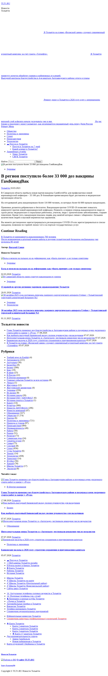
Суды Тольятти (14, 451)
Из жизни (11, 393)
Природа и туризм (15, 423)
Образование (13, 413)
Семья (10, 443)
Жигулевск (12, 385)
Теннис (10, 453)
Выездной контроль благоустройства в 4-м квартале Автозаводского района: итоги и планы (45, 78)
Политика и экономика (18, 134)
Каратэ (10, 403)
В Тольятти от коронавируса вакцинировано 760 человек (28, 237)
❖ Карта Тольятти (15, 623)
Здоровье (11, 169)
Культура (11, 405)
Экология (11, 468)
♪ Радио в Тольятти (16, 601)
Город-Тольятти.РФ (8, 665)
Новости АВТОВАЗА (17, 408)
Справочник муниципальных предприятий (27, 611)
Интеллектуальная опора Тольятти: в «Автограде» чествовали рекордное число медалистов (51, 338)
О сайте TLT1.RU (25, 660)
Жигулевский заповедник (19, 388)
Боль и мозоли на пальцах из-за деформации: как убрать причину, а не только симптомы (46, 268)
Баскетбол (11, 365)
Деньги (10, 382)
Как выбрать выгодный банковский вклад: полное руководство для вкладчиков (45, 335)
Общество (11, 131)
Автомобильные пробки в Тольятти (24, 604)
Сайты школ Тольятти (17, 588)
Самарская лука (14, 438)
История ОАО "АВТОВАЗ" (20, 398)
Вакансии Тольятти (16, 606)
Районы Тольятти (15, 570)
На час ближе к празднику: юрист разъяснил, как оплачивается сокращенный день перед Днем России (51, 122)
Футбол (10, 461)
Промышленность (15, 428)
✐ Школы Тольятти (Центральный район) (27, 583)
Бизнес (10, 367)
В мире (10, 372)
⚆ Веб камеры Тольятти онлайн (22, 563)
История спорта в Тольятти (20, 400)
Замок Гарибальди (21, 639)
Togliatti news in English (18, 357)
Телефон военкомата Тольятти (21, 609)
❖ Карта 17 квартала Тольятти (27, 634)
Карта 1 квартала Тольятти (25, 626)
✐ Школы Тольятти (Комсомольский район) (28, 586)
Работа (10, 430)
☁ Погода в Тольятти (17, 144)
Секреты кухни (14, 441)
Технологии (12, 141)
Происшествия (14, 139)
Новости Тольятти (8, 654)
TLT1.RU (5, 3)
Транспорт (12, 458)
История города (14, 395)
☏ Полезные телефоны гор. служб (23, 596)
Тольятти (5, 188)
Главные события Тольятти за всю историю (28, 380)
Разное (10, 433)
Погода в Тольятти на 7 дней (26, 146)
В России (11, 375)
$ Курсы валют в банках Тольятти (23, 565)
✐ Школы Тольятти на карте (20, 580)
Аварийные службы (16, 151)
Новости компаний (16, 410)
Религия (11, 436)
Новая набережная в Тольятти (26, 641)
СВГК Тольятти (20, 156)
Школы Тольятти (15, 466)
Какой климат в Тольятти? (25, 149)
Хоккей (10, 463)
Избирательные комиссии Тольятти (24, 616)
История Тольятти (15, 573)
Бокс (9, 370)
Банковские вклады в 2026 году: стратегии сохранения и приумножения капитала (46, 340)
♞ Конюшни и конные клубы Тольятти (25, 599)
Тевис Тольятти (19, 154)
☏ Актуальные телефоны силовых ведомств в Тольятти (34, 593)
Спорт (10, 136)
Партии (10, 418)
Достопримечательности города (22, 636)
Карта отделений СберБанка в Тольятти (26, 644)
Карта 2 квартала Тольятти (25, 628)
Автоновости (13, 360)
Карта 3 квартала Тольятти (25, 631)
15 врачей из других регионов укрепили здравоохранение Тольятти (35, 287)
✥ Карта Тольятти (15, 568)
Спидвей (11, 446)
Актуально (12, 362)
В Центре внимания (16, 377)
